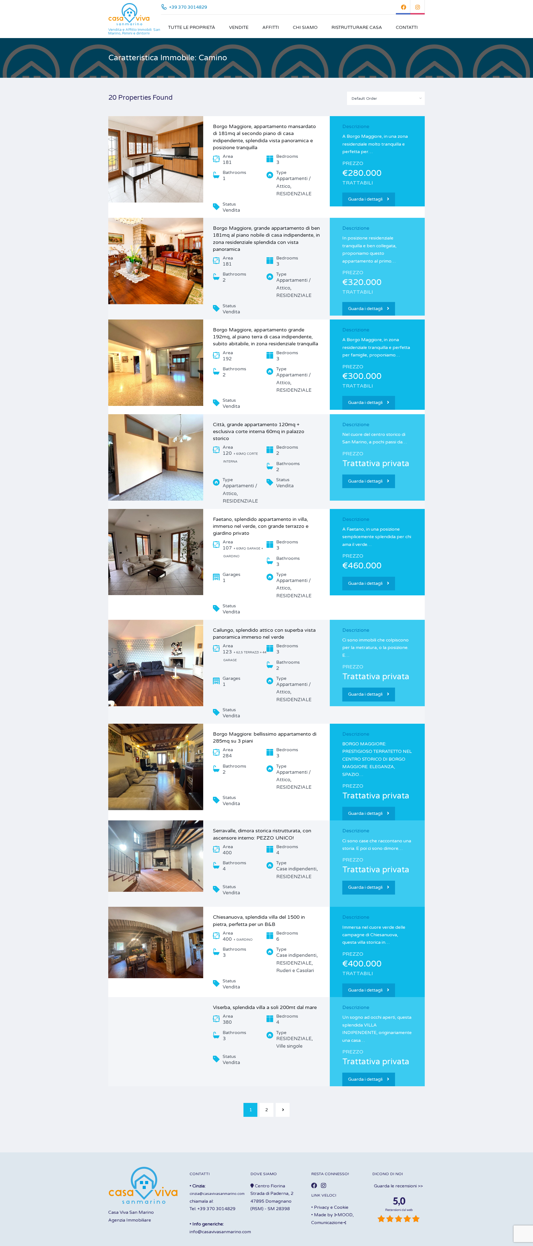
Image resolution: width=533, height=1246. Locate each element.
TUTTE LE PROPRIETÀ (191, 27)
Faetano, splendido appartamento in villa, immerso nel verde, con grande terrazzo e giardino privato (260, 526)
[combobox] (386, 98)
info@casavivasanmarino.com (220, 1232)
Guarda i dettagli (365, 199)
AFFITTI (270, 27)
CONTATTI (407, 27)
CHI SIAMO (305, 27)
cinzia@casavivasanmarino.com (217, 1194)
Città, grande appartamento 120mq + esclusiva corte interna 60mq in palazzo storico (258, 431)
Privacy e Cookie (331, 1207)
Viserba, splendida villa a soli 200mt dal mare (265, 1007)
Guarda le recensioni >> (398, 1186)
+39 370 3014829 (188, 7)
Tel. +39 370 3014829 (212, 1209)
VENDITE (238, 27)
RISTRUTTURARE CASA (356, 27)
